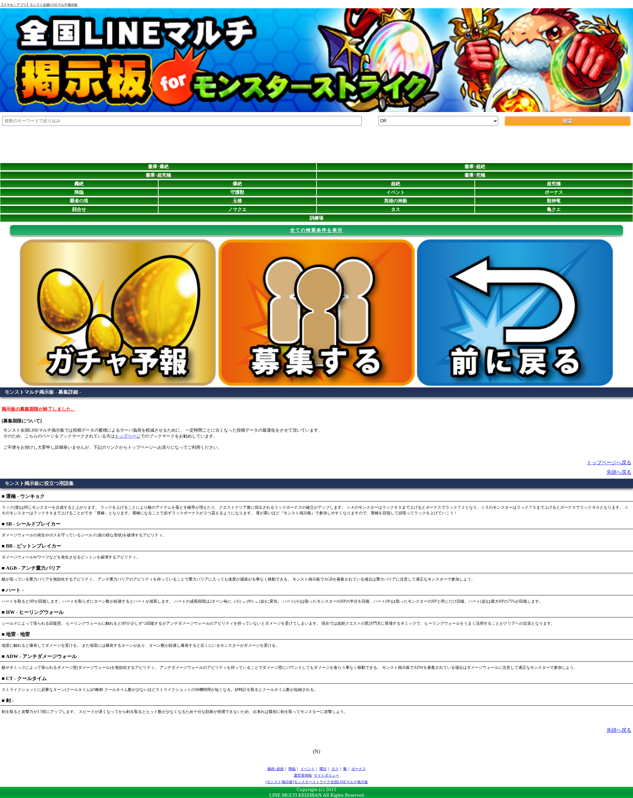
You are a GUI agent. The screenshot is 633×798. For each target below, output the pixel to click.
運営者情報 (303, 775)
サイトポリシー (326, 775)
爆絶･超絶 (275, 769)
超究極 (554, 183)
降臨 (79, 192)
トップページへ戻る (609, 462)
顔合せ (79, 209)
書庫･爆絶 (158, 166)
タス (395, 209)
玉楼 (237, 200)
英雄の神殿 (395, 200)
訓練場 (316, 217)
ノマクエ (237, 209)
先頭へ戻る (619, 472)
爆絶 (237, 183)
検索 (568, 121)
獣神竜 (554, 200)
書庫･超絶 (475, 166)
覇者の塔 (79, 200)
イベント (395, 192)
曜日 (323, 769)
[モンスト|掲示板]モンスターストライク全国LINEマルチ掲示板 (316, 782)
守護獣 (237, 192)
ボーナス (554, 192)
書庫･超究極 (158, 175)
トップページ (127, 436)
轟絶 (79, 183)
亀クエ (554, 209)
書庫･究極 (475, 175)
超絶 (395, 183)
